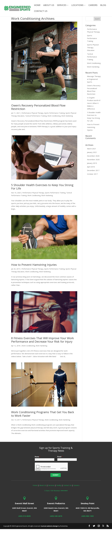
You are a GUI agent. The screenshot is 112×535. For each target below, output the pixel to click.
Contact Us (40, 11)
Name (37, 457)
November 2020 (93, 159)
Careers (92, 5)
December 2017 (93, 170)
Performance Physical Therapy (32, 113)
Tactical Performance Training (36, 116)
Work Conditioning (53, 116)
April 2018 (91, 167)
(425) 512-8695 (24, 516)
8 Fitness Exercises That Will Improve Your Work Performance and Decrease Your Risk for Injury (42, 339)
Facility (58, 485)
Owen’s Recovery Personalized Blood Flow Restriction (38, 107)
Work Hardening (67, 116)
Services (61, 5)
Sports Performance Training (54, 113)
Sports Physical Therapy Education (93, 47)
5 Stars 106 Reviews (56, 490)
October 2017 (92, 174)
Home (37, 5)
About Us (48, 5)
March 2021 (91, 149)
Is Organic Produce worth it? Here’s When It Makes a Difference (94, 103)
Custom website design (49, 526)
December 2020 (93, 156)
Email (59, 457)
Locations (77, 5)
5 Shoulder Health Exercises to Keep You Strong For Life (42, 186)
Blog (103, 5)
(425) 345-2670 (56, 516)
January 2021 (92, 152)
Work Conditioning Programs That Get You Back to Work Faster (42, 413)
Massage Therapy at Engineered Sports (94, 79)
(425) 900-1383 (87, 516)
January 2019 (92, 163)
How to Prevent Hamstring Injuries (34, 265)
